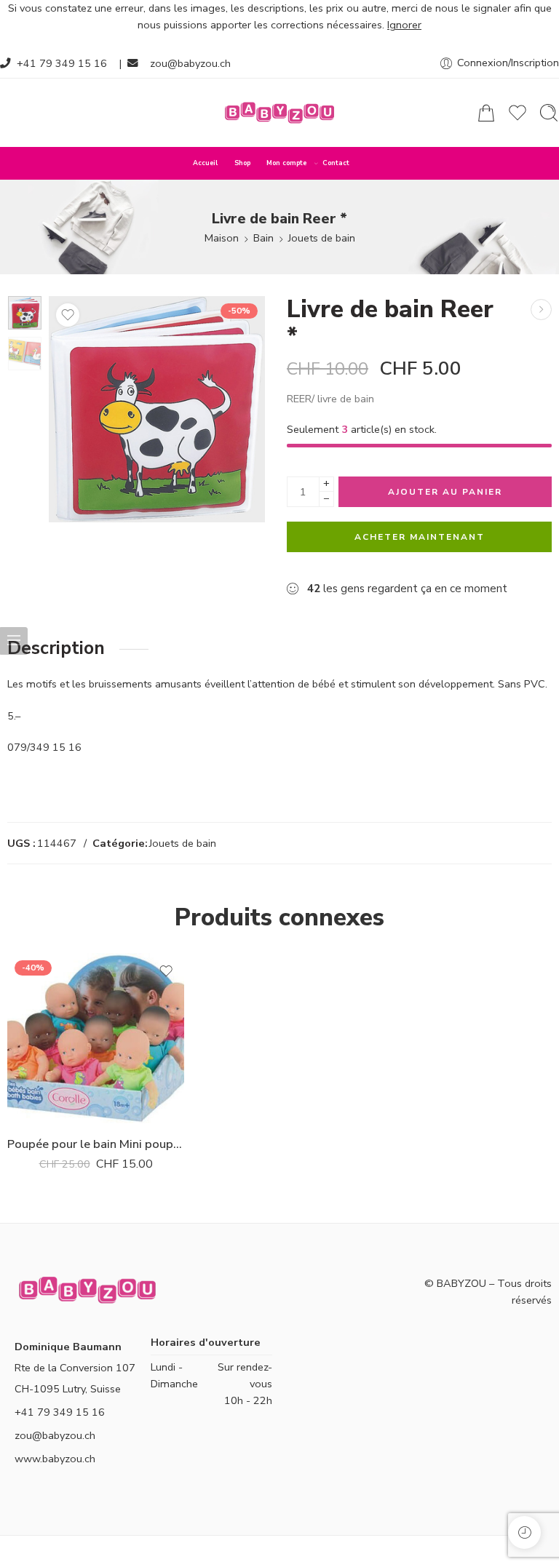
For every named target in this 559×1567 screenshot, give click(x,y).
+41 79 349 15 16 (62, 63)
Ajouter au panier (445, 492)
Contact (335, 163)
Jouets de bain (321, 238)
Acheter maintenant (419, 537)
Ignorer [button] (404, 24)
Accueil (205, 163)
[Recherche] (549, 113)
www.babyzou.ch (55, 1458)
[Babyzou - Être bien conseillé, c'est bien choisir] (279, 112)
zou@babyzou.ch (190, 63)
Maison (222, 238)
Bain (263, 238)
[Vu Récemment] (524, 1532)
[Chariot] (486, 113)
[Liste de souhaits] (67, 315)
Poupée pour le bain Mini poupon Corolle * (95, 1144)
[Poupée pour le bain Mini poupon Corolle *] (541, 309)
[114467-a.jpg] (24, 313)
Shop (242, 163)
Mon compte (286, 163)
